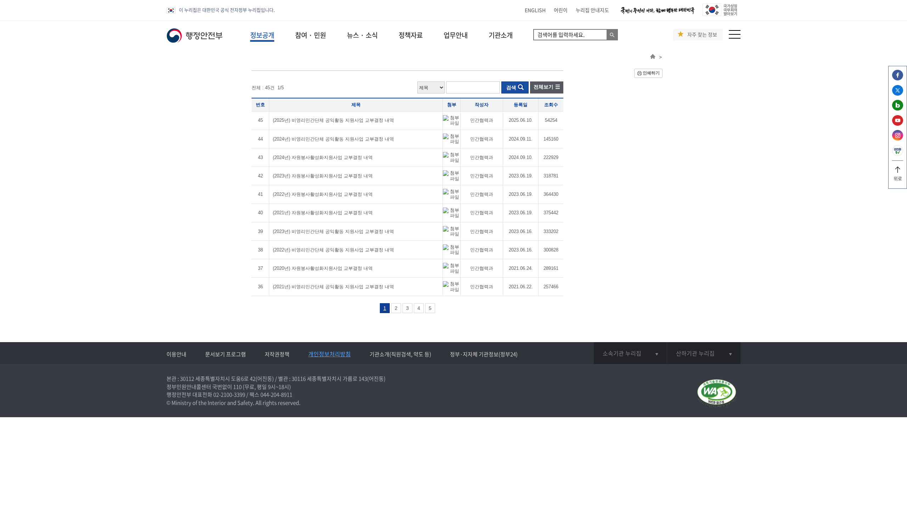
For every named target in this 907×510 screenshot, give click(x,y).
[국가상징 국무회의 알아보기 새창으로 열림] (720, 14)
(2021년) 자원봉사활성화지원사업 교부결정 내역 (323, 212)
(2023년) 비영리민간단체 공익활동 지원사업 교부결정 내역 (333, 231)
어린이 (561, 9)
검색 (511, 87)
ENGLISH (535, 9)
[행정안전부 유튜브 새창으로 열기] (897, 123)
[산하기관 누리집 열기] (703, 353)
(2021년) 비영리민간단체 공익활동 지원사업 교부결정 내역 (333, 286)
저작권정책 (277, 354)
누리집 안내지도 (592, 9)
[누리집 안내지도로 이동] (734, 36)
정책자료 (411, 35)
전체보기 (543, 87)
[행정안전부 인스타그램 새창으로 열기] (897, 138)
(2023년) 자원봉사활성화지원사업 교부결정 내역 (323, 175)
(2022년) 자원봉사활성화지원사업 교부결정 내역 (323, 194)
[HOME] (653, 57)
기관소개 (501, 35)
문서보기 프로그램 (225, 354)
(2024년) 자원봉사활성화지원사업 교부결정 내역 (323, 157)
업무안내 (456, 35)
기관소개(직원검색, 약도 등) (400, 354)
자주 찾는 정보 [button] (702, 35)
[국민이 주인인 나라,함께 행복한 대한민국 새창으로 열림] (657, 14)
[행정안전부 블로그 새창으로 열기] (897, 108)
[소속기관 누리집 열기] (630, 353)
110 (237, 387)
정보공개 (262, 35)
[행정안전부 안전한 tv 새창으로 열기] (897, 154)
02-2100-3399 (229, 394)
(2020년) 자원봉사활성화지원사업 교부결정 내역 (323, 268)
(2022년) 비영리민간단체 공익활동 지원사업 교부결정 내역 (333, 250)
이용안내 (176, 354)
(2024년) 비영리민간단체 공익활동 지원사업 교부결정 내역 (333, 139)
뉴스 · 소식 (362, 35)
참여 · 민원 (310, 35)
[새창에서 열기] (716, 393)
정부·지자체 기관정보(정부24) (484, 354)
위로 (898, 178)
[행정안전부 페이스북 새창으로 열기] (897, 78)
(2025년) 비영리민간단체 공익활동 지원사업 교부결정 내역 (333, 120)
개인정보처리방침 (329, 354)
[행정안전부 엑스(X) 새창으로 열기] (897, 93)
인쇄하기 (651, 72)
